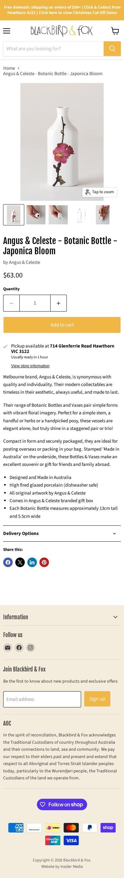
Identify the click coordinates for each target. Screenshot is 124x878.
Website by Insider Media (62, 866)
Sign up (97, 698)
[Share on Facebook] (8, 562)
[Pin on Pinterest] (44, 562)
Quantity (11, 289)
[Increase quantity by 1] (59, 303)
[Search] (112, 48)
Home (9, 68)
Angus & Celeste (24, 262)
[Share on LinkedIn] (32, 562)
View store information (30, 366)
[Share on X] (20, 562)
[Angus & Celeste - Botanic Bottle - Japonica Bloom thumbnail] (13, 215)
